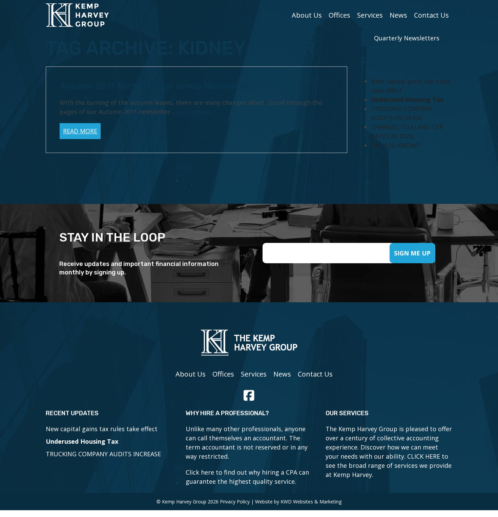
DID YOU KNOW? (395, 145)
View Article (193, 112)
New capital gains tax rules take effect (102, 429)
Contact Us (431, 15)
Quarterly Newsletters (406, 38)
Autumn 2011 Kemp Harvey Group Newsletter (155, 85)
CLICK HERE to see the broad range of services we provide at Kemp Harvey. (389, 465)
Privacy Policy (235, 501)
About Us (307, 15)
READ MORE (80, 131)
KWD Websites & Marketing (311, 501)
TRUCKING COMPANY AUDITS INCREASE (103, 454)
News (398, 15)
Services (370, 15)
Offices (339, 15)
